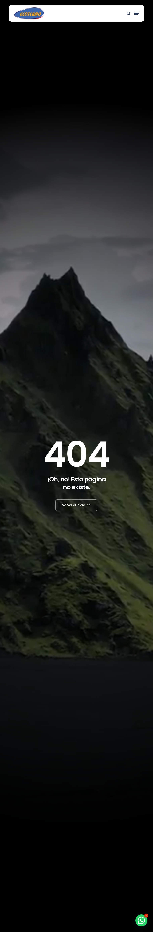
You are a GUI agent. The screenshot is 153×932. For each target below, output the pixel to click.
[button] (136, 13)
